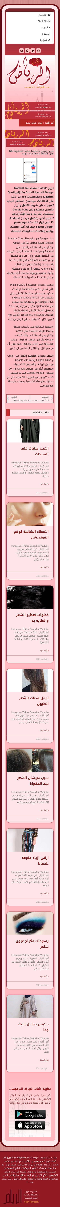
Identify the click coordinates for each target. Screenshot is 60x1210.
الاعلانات (46, 34)
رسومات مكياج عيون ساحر (32, 944)
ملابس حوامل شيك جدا (33, 1027)
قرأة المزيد (44, 484)
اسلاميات (46, 27)
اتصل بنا (44, 40)
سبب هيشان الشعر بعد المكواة (33, 781)
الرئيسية (43, 15)
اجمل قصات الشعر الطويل (34, 701)
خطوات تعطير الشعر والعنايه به (32, 618)
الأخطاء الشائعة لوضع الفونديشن (31, 534)
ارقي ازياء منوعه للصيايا (35, 860)
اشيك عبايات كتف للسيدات (34, 451)
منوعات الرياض (43, 21)
